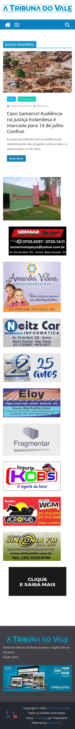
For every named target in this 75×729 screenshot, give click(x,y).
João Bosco (42, 106)
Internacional (26, 99)
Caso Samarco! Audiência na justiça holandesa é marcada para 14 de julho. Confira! (35, 122)
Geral (11, 99)
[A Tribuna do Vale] (7, 24)
